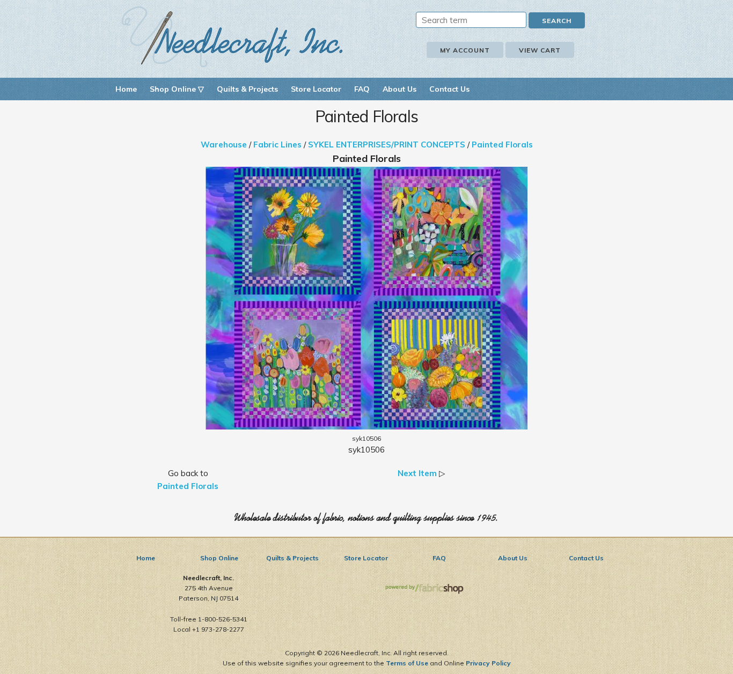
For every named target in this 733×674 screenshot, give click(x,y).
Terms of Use (407, 663)
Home (126, 89)
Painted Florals (502, 144)
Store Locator (316, 89)
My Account (465, 50)
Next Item (417, 473)
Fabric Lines (277, 144)
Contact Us (449, 89)
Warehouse (224, 144)
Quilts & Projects (247, 89)
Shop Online (219, 558)
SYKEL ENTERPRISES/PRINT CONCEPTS (386, 144)
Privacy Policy (488, 663)
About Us (399, 89)
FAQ (362, 89)
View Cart (540, 50)
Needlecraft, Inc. (232, 36)
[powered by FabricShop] (424, 589)
